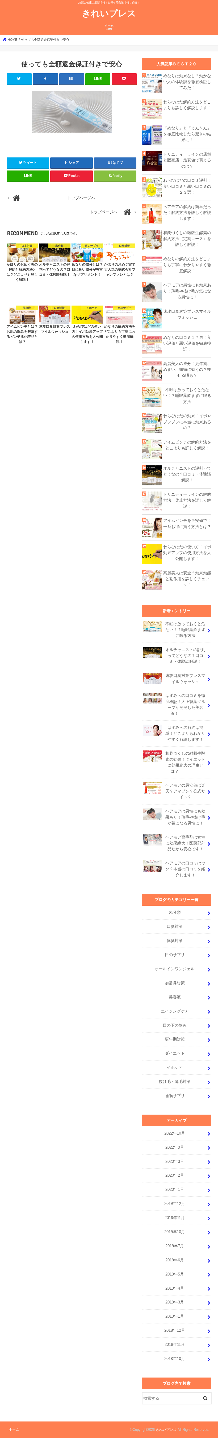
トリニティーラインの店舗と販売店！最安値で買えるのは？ (187, 160)
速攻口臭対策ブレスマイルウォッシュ (187, 314)
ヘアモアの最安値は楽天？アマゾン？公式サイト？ (185, 791)
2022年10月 (174, 1133)
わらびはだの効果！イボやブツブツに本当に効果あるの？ (187, 422)
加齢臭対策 (175, 983)
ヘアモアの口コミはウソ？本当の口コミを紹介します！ (185, 869)
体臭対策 (175, 941)
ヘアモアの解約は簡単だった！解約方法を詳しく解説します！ (187, 213)
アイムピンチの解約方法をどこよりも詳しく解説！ (187, 445)
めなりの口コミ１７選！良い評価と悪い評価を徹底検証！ (187, 343)
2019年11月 (175, 1218)
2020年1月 (174, 1189)
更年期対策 (175, 1039)
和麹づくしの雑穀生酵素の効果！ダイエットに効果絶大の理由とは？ (185, 762)
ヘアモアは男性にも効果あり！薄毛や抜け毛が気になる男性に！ (187, 291)
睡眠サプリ (175, 1096)
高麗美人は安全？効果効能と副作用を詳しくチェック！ (187, 579)
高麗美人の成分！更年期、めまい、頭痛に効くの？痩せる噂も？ (187, 369)
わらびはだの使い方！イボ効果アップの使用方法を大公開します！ (187, 553)
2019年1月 (174, 1316)
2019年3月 (174, 1302)
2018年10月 (174, 1358)
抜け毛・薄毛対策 (175, 1081)
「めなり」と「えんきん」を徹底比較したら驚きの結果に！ (187, 134)
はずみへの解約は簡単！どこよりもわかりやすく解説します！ (185, 733)
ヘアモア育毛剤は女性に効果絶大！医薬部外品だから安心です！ (185, 843)
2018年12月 (174, 1330)
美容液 (175, 997)
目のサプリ (175, 955)
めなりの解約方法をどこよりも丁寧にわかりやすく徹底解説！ (187, 265)
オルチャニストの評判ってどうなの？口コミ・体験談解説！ (187, 474)
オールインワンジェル (175, 969)
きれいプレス (109, 13)
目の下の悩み (175, 1025)
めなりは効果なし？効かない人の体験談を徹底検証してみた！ (187, 82)
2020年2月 (174, 1175)
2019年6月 (174, 1260)
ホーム (109, 27)
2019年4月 (174, 1288)
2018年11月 (175, 1344)
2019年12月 (174, 1203)
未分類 (175, 912)
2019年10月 (174, 1232)
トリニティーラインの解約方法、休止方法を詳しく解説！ (187, 500)
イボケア (175, 1067)
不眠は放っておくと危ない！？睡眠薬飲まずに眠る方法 (187, 396)
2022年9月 (174, 1147)
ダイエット (175, 1053)
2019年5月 (174, 1274)
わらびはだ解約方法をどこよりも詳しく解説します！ (187, 105)
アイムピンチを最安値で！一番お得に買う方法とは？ (187, 523)
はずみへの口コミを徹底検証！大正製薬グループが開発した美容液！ (185, 704)
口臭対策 (175, 926)
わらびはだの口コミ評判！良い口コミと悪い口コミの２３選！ (187, 186)
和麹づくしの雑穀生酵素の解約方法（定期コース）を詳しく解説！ (187, 239)
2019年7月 (174, 1246)
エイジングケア (175, 1011)
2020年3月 (174, 1161)
